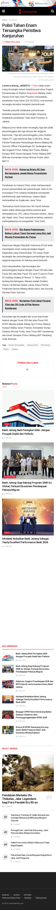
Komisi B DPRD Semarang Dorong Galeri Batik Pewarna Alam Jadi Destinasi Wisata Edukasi (32, 730)
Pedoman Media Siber (11, 898)
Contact (16, 895)
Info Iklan (27, 895)
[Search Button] (52, 11)
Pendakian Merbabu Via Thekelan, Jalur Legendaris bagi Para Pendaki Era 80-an (20, 799)
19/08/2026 (21, 736)
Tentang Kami (41, 898)
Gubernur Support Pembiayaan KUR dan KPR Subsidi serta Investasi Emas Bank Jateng (34, 684)
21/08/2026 (7, 546)
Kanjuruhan (32, 93)
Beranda (5, 895)
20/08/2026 (21, 721)
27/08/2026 (7, 438)
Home (4, 20)
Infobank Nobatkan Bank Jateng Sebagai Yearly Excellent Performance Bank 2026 (34, 699)
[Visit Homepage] (28, 11)
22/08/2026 (21, 691)
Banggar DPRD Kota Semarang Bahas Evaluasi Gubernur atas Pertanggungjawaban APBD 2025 (34, 715)
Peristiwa (45, 345)
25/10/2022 (29, 42)
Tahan (15, 349)
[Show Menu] (3, 11)
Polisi (35, 85)
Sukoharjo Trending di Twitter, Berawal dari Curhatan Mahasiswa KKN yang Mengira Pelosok (30, 818)
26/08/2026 (7, 494)
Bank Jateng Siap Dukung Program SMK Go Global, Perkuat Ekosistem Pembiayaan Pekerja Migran (27, 486)
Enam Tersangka (16, 345)
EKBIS (6, 424)
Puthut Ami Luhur (12, 42)
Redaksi (28, 898)
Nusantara (13, 20)
